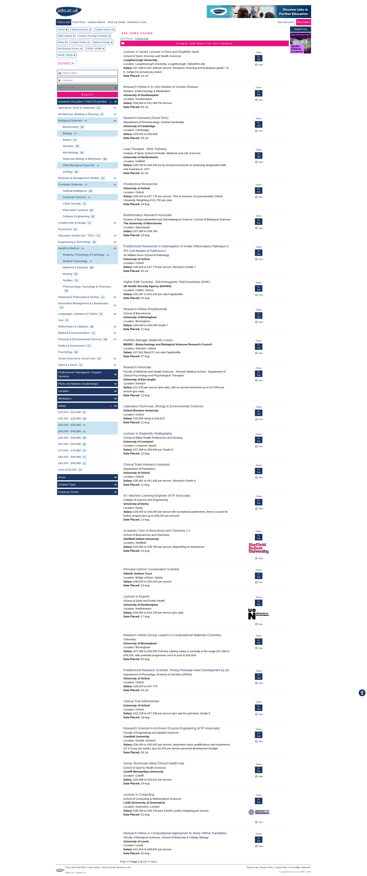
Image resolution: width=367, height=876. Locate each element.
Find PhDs (78, 22)
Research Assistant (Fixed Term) (145, 118)
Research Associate (137, 367)
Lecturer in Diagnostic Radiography (147, 433)
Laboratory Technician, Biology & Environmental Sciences (163, 406)
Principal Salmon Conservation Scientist (151, 569)
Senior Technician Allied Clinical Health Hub (153, 763)
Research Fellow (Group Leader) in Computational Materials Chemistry (172, 635)
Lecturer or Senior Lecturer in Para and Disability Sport (161, 52)
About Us (69, 872)
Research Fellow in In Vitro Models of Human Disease (160, 87)
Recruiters (303, 22)
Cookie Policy (281, 867)
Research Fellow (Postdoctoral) (145, 309)
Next (154, 861)
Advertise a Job (136, 22)
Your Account (285, 22)
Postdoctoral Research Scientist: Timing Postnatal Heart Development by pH (176, 670)
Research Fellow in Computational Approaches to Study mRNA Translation (175, 833)
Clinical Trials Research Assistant (146, 464)
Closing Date (142, 38)
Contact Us (80, 872)
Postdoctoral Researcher (140, 184)
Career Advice (96, 22)
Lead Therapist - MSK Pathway (145, 149)
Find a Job (63, 22)
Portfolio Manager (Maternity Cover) (148, 340)
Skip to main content (13, 3)
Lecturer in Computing (138, 794)
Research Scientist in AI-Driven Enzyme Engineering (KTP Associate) (171, 728)
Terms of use (253, 867)
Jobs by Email (116, 22)
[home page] (69, 12)
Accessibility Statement (300, 867)
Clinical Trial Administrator (141, 701)
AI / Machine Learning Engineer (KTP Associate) (156, 495)
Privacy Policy (266, 867)
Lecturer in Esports (136, 596)
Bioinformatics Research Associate (147, 215)
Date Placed (126, 38)
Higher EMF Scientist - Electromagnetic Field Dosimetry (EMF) (166, 282)
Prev (123, 861)
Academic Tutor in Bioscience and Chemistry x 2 (156, 530)
